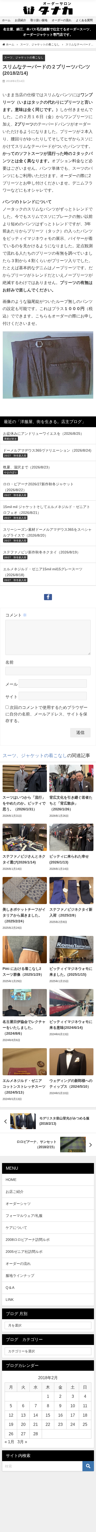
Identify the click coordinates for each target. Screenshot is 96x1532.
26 (11, 1434)
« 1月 (9, 1442)
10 (72, 1406)
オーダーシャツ (18, 1203)
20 (23, 1424)
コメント (16, 615)
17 (72, 1415)
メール (11, 684)
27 (23, 1434)
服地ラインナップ (20, 1275)
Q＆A (10, 1287)
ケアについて (16, 1227)
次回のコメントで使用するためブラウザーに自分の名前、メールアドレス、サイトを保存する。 (46, 713)
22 (48, 1424)
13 (23, 1415)
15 (48, 1415)
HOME (11, 1179)
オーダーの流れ (18, 1263)
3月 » (22, 1442)
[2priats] (48, 367)
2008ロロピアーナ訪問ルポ (28, 1239)
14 (35, 1415)
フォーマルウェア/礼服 (24, 1215)
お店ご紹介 (15, 1191)
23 (60, 1424)
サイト (11, 697)
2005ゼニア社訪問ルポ (24, 1251)
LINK (10, 1299)
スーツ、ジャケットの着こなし (24, 57)
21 (35, 1424)
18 (85, 1415)
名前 (9, 662)
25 (85, 1424)
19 (11, 1424)
